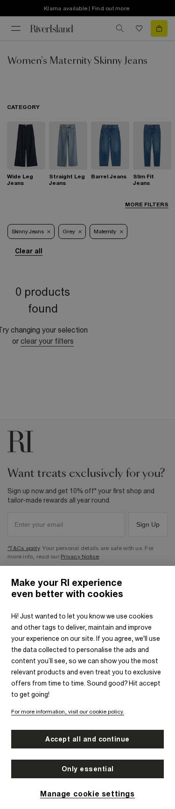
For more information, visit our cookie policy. (67, 711)
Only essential (88, 769)
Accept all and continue (87, 739)
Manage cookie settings (87, 793)
